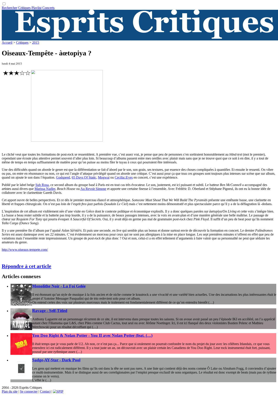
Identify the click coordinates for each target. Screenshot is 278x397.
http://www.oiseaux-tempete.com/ (25, 249)
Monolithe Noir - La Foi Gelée (59, 286)
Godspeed (63, 177)
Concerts (48, 8)
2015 (35, 42)
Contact (45, 391)
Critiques (24, 8)
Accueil (7, 42)
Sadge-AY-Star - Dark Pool (56, 360)
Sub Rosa (42, 185)
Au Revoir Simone (93, 189)
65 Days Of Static (84, 177)
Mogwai (103, 177)
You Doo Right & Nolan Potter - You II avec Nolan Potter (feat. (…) (92, 335)
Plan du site (10, 391)
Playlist (36, 8)
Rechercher (9, 8)
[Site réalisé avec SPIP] (58, 391)
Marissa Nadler (45, 189)
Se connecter (29, 391)
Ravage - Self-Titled (49, 310)
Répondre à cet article (26, 266)
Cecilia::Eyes (124, 177)
